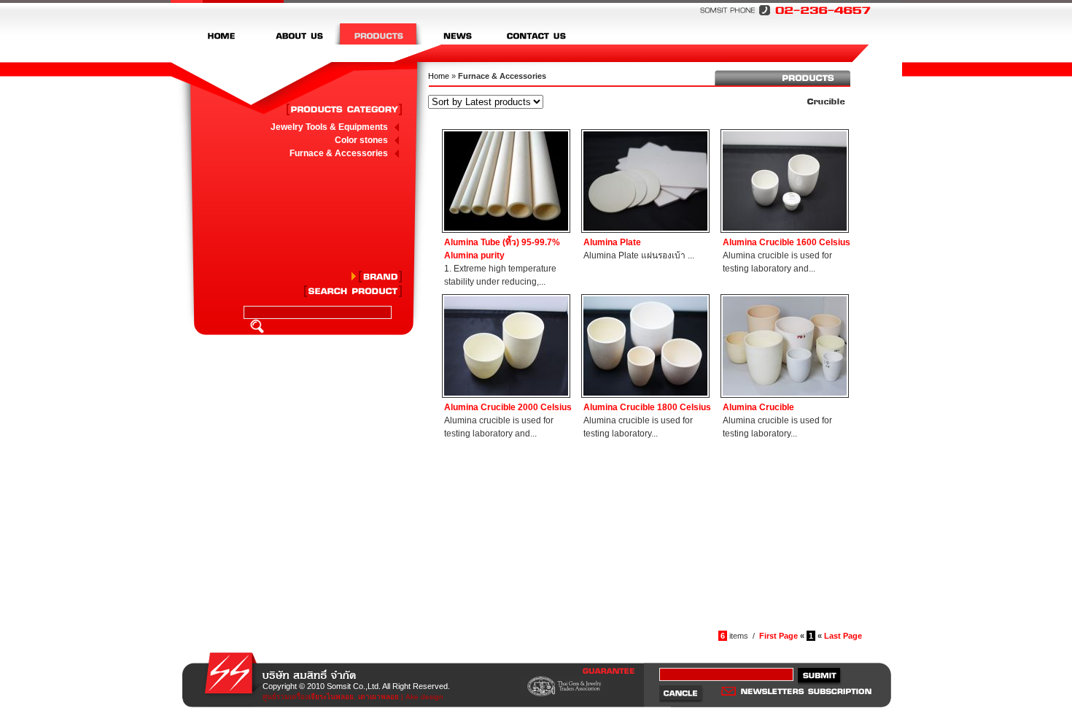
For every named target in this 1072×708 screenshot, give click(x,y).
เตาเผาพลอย (378, 697)
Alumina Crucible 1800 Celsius (647, 407)
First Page (778, 635)
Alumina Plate (612, 242)
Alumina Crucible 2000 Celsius (508, 407)
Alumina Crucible (758, 407)
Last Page (843, 635)
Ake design (424, 697)
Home (438, 76)
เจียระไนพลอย (331, 697)
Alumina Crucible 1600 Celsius (786, 242)
